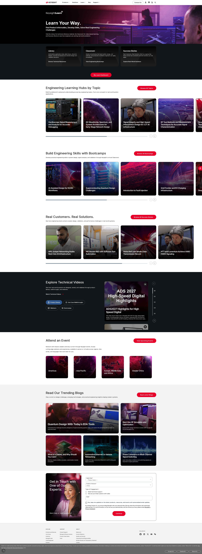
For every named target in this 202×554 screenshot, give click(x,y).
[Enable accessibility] (3, 550)
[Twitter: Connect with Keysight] (148, 534)
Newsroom (78, 532)
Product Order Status (65, 536)
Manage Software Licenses (66, 534)
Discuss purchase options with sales (99, 493)
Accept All (171, 551)
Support (62, 529)
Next (154, 136)
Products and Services (51, 532)
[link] (55, 294)
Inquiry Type (89, 478)
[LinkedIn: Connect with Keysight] (144, 534)
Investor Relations (80, 534)
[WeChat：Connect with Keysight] (155, 534)
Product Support (63, 532)
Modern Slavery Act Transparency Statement (86, 540)
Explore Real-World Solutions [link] (132, 61)
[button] (146, 2)
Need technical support (95, 492)
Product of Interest (91, 483)
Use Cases (48, 534)
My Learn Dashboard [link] (101, 75)
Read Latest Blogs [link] (146, 395)
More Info (194, 551)
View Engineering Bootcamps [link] (95, 61)
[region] (101, 112)
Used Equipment (49, 540)
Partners (48, 542)
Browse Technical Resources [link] (57, 61)
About (78, 529)
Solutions (75, 2)
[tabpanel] (126, 301)
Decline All (182, 551)
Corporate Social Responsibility (83, 538)
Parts (61, 538)
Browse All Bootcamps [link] (145, 153)
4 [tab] (155, 308)
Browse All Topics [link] (147, 88)
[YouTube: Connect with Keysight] (151, 534)
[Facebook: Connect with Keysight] (140, 534)
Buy (89, 2)
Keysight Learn (49, 538)
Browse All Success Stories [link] (143, 217)
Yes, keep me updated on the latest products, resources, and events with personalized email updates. (119, 502)
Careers (78, 542)
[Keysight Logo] (52, 2)
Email (87, 496)
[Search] (155, 2)
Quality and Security (80, 536)
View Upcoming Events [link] (145, 341)
